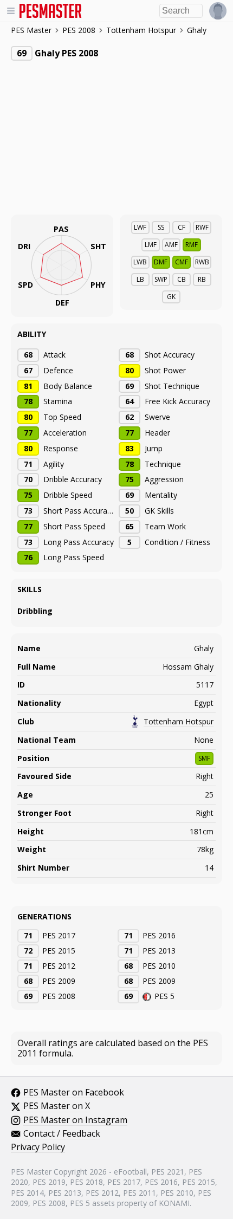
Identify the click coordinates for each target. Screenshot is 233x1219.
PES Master (31, 30)
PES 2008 (78, 30)
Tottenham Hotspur (141, 30)
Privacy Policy (38, 1147)
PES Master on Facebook (73, 1092)
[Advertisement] (92, 144)
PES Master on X (56, 1106)
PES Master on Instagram (75, 1120)
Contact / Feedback (61, 1134)
